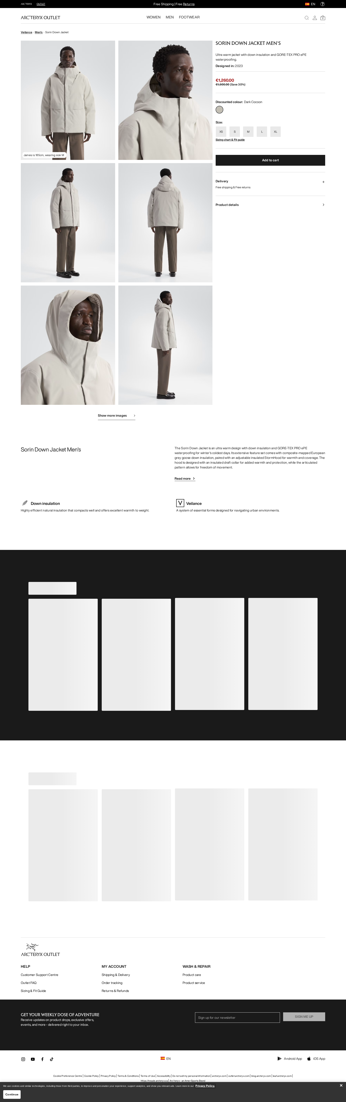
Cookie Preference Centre (67, 1076)
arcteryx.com (219, 1076)
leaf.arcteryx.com (282, 1076)
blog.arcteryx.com (261, 1076)
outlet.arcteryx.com (238, 1076)
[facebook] (42, 1060)
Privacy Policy (108, 1076)
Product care (192, 974)
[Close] (341, 1085)
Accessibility (164, 1076)
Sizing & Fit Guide (33, 990)
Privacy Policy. (205, 1085)
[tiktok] (52, 1059)
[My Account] (314, 17)
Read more (183, 478)
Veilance (26, 32)
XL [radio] (275, 131)
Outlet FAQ (28, 982)
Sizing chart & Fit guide (230, 139)
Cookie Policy (91, 1076)
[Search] (306, 17)
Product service (194, 982)
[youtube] (32, 1060)
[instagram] (23, 1060)
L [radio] (262, 131)
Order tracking (112, 982)
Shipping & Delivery (116, 974)
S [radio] (235, 131)
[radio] (219, 109)
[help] (322, 4)
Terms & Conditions (128, 1076)
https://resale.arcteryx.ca (154, 1080)
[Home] (40, 17)
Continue (11, 1094)
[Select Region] (308, 4)
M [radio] (248, 131)
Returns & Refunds (115, 990)
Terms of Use (148, 1076)
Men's (38, 32)
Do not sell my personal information (191, 1076)
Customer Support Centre (39, 974)
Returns (188, 4)
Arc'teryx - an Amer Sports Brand (187, 1080)
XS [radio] (221, 131)
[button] (68, 100)
